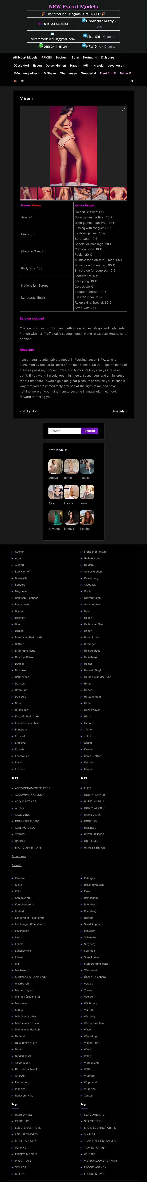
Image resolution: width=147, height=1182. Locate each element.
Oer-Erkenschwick (26, 1069)
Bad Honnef (22, 571)
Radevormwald (24, 1095)
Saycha (85, 528)
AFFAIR (19, 808)
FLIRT (87, 788)
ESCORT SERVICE (95, 1173)
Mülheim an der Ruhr (28, 1029)
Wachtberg (90, 1003)
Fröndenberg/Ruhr (95, 551)
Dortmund (90, 57)
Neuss (19, 1049)
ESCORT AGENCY (95, 1167)
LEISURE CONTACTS (28, 1127)
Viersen (88, 990)
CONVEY (20, 834)
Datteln (19, 663)
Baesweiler (21, 578)
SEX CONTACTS (94, 1114)
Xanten (88, 1095)
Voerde (88, 996)
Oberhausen (68, 73)
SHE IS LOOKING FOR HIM (100, 1127)
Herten (88, 689)
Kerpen (88, 769)
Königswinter (23, 897)
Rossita (85, 477)
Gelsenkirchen (56, 65)
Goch (87, 591)
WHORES (89, 1154)
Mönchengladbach (27, 73)
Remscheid (91, 897)
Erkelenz (20, 742)
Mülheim (50, 73)
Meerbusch (22, 983)
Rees (87, 891)
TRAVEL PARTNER (95, 1147)
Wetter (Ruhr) (92, 1042)
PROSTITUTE (23, 1160)
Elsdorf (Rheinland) (27, 716)
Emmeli (69, 528)
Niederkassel (23, 1055)
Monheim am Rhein (27, 1023)
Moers (19, 1009)
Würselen (90, 1088)
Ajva (51, 503)
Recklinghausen (94, 884)
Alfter (18, 558)
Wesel (87, 1029)
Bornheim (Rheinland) (28, 637)
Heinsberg (90, 657)
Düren (18, 703)
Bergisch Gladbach (26, 597)
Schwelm (89, 930)
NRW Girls (93, 46)
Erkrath (19, 749)
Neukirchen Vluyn (26, 1042)
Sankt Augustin (93, 924)
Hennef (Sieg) (92, 670)
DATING (20, 840)
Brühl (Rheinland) (25, 650)
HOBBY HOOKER (94, 794)
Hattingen (90, 643)
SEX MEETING (93, 1121)
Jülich (88, 736)
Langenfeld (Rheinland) (29, 917)
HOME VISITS (92, 814)
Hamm (88, 630)
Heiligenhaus (92, 650)
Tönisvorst (90, 970)
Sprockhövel (91, 957)
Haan (87, 611)
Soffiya (53, 477)
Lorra (83, 503)
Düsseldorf (21, 65)
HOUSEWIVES (23, 1114)
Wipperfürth (91, 1062)
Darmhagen (22, 676)
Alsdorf (19, 564)
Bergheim (21, 591)
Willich (88, 1055)
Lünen (19, 957)
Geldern (89, 564)
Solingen (89, 950)
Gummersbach (93, 604)
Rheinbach (90, 904)
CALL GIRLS (22, 814)
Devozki (17, 865)
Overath (20, 1075)
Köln (86, 65)
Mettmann (21, 1003)
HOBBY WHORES (94, 808)
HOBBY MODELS (94, 801)
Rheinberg (90, 911)
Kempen (89, 762)
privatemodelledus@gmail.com (52, 39)
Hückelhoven (92, 709)
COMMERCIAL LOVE (27, 821)
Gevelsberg (91, 578)
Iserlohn (89, 723)
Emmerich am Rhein (27, 723)
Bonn (75, 57)
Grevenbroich (92, 597)
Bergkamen (22, 604)
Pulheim (20, 1088)
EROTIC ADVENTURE (28, 847)
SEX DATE (21, 1173)
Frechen (20, 769)
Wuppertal (88, 73)
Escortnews (19, 856)
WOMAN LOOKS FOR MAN (100, 1160)
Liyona (68, 503)
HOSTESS (90, 827)
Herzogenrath (92, 696)
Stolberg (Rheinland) (96, 963)
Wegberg (89, 1016)
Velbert (88, 983)
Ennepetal (21, 729)
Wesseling (90, 1036)
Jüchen (88, 729)
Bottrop (19, 643)
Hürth (87, 716)
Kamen (88, 749)
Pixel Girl (93, 36)
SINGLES (89, 1134)
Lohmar (19, 943)
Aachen (19, 551)
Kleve (18, 884)
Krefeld (98, 65)
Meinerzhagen (24, 990)
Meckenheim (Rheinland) (30, 976)
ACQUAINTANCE (25, 801)
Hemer (88, 663)
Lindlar (19, 937)
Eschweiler (22, 755)
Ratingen (89, 878)
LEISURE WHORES (26, 1134)
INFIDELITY (22, 1121)
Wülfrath (89, 1075)
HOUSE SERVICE (94, 847)
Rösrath (89, 917)
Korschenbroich (25, 904)
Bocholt (20, 611)
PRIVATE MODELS (26, 1154)
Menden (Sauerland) (27, 996)
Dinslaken (21, 670)
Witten (88, 1069)
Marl (17, 963)
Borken (19, 630)
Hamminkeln (92, 637)
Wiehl (87, 1049)
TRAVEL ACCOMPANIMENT (101, 1140)
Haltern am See (93, 624)
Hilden (88, 703)
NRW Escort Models (73, 6)
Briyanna (54, 528)
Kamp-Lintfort (92, 755)
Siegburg (89, 943)
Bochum (62, 57)
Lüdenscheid (23, 950)
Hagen (74, 65)
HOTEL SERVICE (94, 834)
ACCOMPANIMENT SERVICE (32, 788)
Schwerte (90, 937)
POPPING (21, 1147)
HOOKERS (90, 821)
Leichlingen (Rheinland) (29, 924)
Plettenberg (22, 1082)
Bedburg (20, 584)
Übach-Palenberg (95, 976)
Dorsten (20, 683)
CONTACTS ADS (25, 827)
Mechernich (22, 970)
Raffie (68, 477)
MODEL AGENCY (25, 1140)
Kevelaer (20, 878)
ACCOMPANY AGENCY (29, 794)
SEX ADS (20, 1167)
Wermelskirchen (94, 1023)
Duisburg (107, 57)
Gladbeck (90, 584)
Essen (37, 65)
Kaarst (88, 742)
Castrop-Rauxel (24, 657)
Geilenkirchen (92, 558)
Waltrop (89, 1009)
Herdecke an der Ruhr (97, 676)
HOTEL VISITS (92, 840)
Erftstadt (20, 736)
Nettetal (20, 1036)
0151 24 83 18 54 (56, 24)
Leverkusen (116, 65)
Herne (87, 683)
